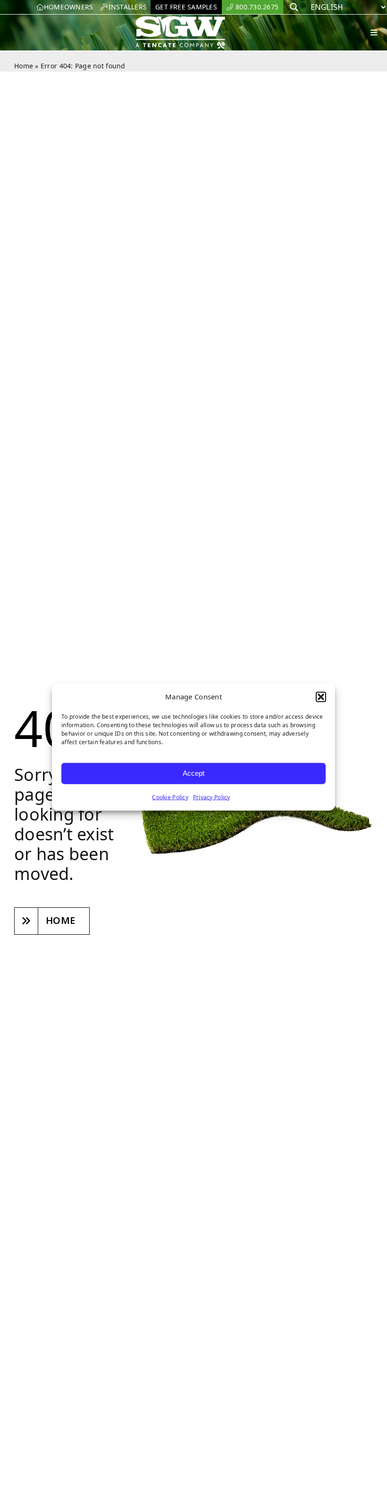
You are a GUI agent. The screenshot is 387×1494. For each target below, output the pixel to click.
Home (23, 65)
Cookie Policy (170, 797)
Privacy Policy (211, 797)
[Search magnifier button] (294, 7)
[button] (321, 697)
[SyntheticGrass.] (180, 19)
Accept (193, 773)
